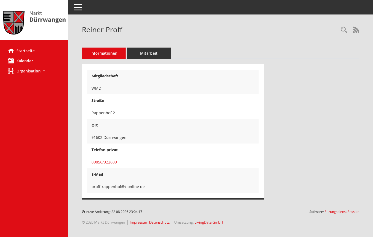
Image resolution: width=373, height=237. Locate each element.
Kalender (24, 60)
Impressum (139, 222)
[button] (34, 71)
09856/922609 (104, 162)
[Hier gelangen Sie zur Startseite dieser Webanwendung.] (34, 22)
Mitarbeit (149, 53)
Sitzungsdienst (342, 211)
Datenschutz (159, 222)
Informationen (103, 53)
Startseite (25, 50)
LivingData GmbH (208, 222)
